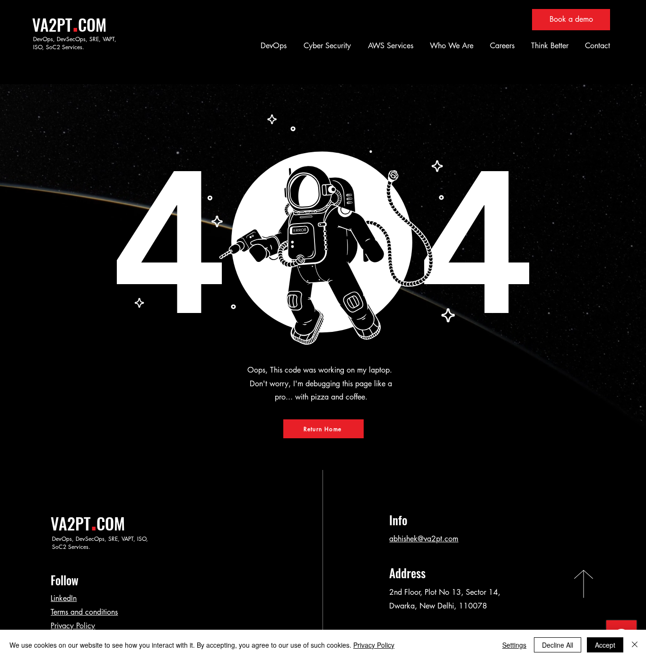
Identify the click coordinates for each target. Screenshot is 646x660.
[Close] (634, 644)
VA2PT (52, 24)
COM (92, 24)
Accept (605, 645)
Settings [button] (514, 645)
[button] (272, 45)
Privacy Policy (73, 626)
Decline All (557, 645)
